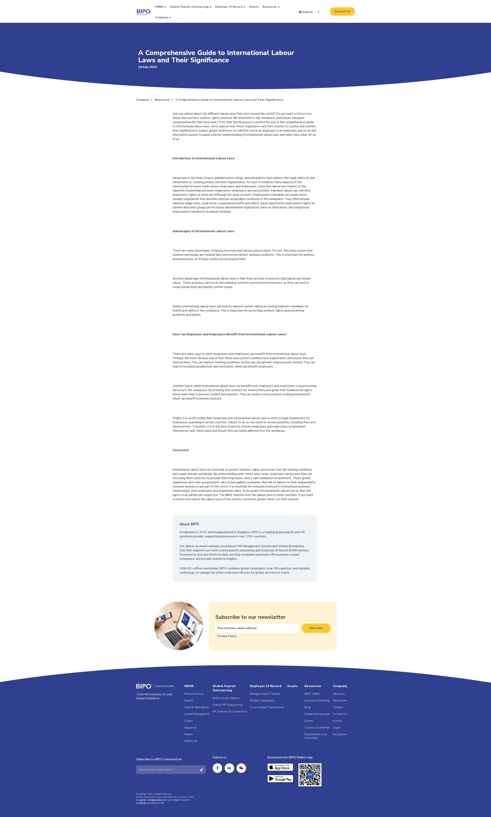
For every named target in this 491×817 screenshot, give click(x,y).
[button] (342, 11)
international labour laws (242, 250)
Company (161, 17)
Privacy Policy (226, 636)
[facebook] (217, 768)
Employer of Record (228, 7)
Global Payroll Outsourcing (189, 7)
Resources (270, 7)
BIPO (228, 495)
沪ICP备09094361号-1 (180, 800)
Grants (254, 7)
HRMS (159, 7)
